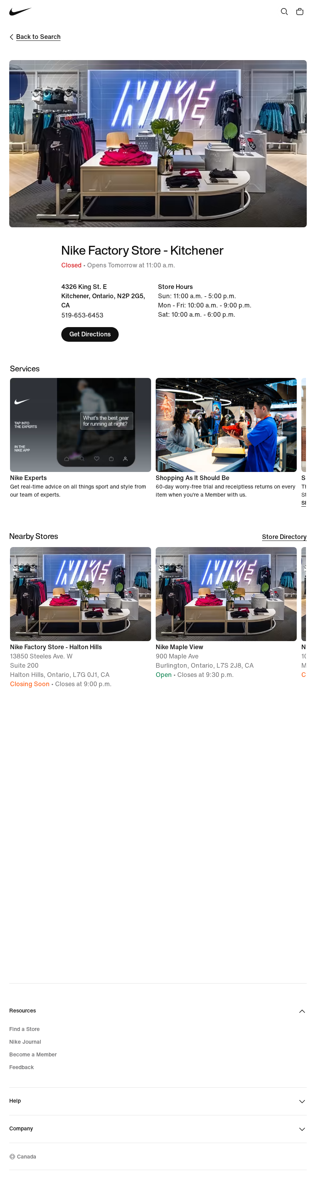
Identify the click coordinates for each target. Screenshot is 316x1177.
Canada (26, 1157)
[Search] (284, 11)
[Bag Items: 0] (300, 11)
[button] (80, 621)
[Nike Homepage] (20, 11)
